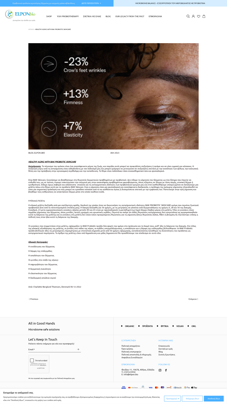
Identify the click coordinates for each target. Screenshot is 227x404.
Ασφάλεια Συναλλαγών (132, 357)
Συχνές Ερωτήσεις (167, 354)
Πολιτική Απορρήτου (64, 378)
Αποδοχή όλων (214, 399)
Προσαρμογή (171, 399)
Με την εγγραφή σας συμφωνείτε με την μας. (51, 378)
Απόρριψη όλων (192, 399)
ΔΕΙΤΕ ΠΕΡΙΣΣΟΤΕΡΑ (90, 3)
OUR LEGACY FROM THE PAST (129, 16)
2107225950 (129, 372)
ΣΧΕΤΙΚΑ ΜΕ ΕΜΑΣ (92, 16)
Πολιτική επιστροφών (131, 352)
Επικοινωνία (164, 346)
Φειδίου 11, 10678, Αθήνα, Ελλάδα (138, 369)
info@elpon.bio (131, 374)
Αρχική (31, 29)
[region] (113, 396)
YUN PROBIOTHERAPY (68, 16)
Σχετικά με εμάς (166, 349)
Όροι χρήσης (127, 349)
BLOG (108, 16)
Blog (161, 352)
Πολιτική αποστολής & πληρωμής (136, 354)
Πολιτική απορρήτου (131, 346)
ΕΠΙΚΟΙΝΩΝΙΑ (155, 16)
